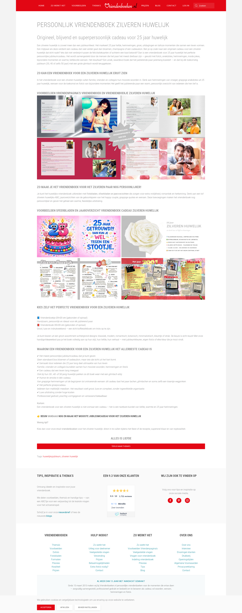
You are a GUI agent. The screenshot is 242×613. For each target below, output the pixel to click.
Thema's (96, 5)
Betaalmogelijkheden (99, 563)
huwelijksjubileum (52, 456)
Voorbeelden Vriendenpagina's (143, 548)
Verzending (99, 555)
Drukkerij (186, 555)
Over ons (186, 545)
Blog (157, 5)
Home (41, 5)
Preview (56, 563)
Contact (171, 5)
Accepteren (45, 607)
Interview (186, 548)
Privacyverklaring (186, 566)
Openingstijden (186, 559)
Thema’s (56, 545)
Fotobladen (55, 555)
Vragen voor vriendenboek (143, 555)
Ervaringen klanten (186, 552)
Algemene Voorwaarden (186, 563)
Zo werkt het (58, 5)
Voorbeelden (79, 5)
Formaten (56, 559)
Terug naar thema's (121, 446)
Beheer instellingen (87, 607)
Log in (186, 5)
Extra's (56, 552)
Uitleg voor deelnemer (99, 548)
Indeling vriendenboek (142, 559)
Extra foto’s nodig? (99, 566)
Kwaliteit (56, 566)
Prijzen (145, 5)
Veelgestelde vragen (99, 552)
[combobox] (203, 5)
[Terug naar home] (121, 5)
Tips (143, 566)
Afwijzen (64, 607)
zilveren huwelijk (70, 456)
